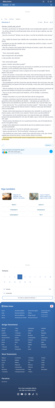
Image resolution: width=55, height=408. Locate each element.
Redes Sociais (31, 315)
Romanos (11, 19)
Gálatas (17, 360)
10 (50, 277)
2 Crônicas (18, 335)
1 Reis (16, 328)
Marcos (4, 360)
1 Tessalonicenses (20, 369)
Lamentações (31, 337)
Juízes (3, 342)
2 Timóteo (31, 360)
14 (19, 282)
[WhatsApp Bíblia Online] (25, 394)
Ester (16, 342)
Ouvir (41, 22)
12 (9, 282)
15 (25, 282)
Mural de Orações (33, 310)
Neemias (17, 340)
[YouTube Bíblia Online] (22, 394)
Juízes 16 (41, 204)
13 (14, 282)
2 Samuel (4, 349)
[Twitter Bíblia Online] (37, 394)
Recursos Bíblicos (19, 315)
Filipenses (17, 365)
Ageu (42, 342)
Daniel (30, 342)
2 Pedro (43, 358)
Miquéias (43, 333)
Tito (29, 362)
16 (30, 282)
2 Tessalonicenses (20, 372)
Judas (42, 367)
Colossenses (18, 367)
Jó (15, 344)
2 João (43, 362)
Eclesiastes (31, 328)
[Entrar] (43, 1)
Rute (3, 344)
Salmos (17, 347)
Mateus (4, 358)
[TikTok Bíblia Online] (33, 394)
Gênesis (4, 328)
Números (4, 335)
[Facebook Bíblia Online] (29, 394)
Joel (29, 347)
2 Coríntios (18, 358)
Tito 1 (41, 215)
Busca (3, 317)
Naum (43, 335)
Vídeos (30, 313)
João (3, 365)
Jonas (42, 330)
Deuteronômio (6, 337)
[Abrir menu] (51, 1)
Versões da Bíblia (19, 310)
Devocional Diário (19, 313)
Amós (29, 349)
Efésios (17, 362)
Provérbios (18, 349)
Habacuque (44, 337)
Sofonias (43, 340)
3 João (43, 365)
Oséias (30, 344)
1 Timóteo (31, 358)
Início (3, 310)
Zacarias (43, 344)
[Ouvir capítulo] (51, 5)
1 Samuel (4, 347)
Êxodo (3, 330)
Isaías (29, 333)
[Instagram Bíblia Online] (18, 394)
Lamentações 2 (14, 215)
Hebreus (30, 367)
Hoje (3, 313)
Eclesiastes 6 (13, 210)
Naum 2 (14, 204)
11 (4, 282)
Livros (5, 19)
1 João (43, 360)
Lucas (3, 362)
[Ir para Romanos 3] (3, 145)
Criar (47, 22)
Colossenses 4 (41, 210)
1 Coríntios (5, 372)
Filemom (30, 365)
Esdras (17, 337)
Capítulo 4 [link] (18, 19)
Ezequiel (30, 340)
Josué (3, 340)
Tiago (29, 369)
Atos (3, 367)
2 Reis (16, 330)
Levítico (4, 333)
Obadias (43, 328)
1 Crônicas (18, 333)
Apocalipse (44, 369)
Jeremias (30, 335)
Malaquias (44, 347)
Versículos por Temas (20, 317)
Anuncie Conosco (32, 317)
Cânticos (30, 330)
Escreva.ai (4, 381)
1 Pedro (30, 372)
